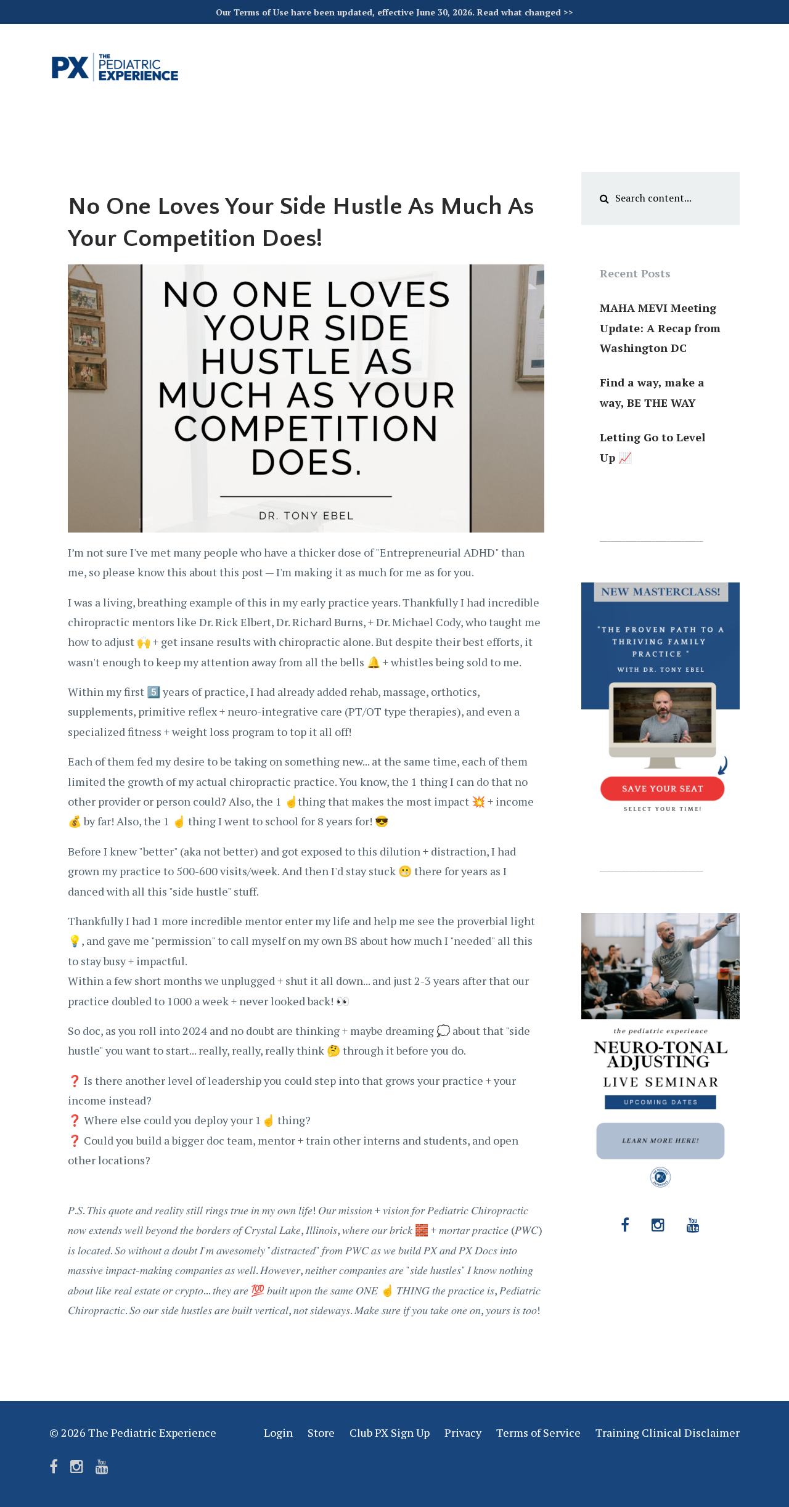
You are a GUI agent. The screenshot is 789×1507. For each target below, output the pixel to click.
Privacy (462, 1432)
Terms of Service (538, 1432)
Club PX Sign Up (390, 1432)
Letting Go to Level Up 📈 (652, 447)
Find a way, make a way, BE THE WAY (652, 392)
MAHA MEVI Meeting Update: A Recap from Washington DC (660, 327)
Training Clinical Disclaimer (667, 1432)
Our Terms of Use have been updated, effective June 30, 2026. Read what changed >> (394, 12)
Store (321, 1432)
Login (278, 1432)
